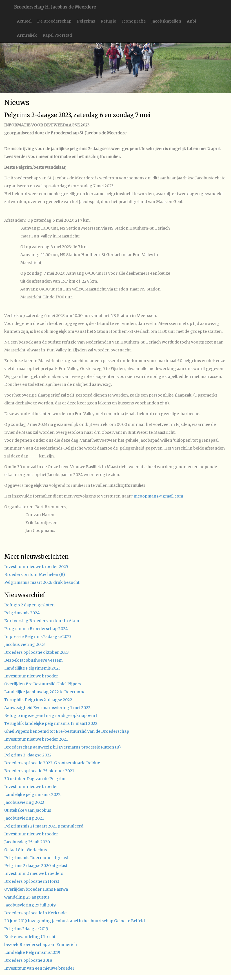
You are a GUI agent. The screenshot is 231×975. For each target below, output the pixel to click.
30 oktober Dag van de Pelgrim (34, 778)
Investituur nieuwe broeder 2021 (36, 739)
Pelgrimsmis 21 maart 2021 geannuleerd (43, 826)
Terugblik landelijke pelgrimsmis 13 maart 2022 (50, 723)
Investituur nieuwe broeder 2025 (36, 566)
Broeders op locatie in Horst (31, 881)
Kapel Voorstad (57, 35)
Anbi (191, 21)
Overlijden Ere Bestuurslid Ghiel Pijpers (42, 683)
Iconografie (134, 21)
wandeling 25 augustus (27, 897)
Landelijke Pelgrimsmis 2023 (32, 668)
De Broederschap (54, 21)
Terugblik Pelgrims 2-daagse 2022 (38, 699)
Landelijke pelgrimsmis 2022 (32, 794)
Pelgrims (86, 21)
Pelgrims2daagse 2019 (26, 928)
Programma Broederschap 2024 (36, 628)
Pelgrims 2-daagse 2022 (28, 755)
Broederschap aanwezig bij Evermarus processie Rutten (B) (62, 747)
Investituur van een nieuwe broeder (39, 968)
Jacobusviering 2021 (24, 818)
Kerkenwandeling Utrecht (29, 936)
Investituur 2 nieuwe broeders (33, 873)
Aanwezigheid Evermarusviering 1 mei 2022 (47, 707)
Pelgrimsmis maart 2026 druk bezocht (41, 582)
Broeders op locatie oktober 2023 (36, 652)
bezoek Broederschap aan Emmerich (40, 944)
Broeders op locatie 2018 (28, 960)
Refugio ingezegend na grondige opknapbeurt (50, 715)
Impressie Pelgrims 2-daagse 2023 (38, 636)
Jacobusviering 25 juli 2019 (30, 905)
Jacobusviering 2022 (24, 802)
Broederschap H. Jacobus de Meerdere (55, 7)
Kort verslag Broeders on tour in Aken (41, 620)
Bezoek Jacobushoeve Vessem (33, 660)
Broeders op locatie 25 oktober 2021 (39, 770)
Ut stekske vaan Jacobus (27, 810)
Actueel (24, 21)
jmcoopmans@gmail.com (157, 496)
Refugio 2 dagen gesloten (29, 605)
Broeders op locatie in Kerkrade (35, 912)
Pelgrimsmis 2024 (22, 612)
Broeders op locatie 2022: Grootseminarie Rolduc (52, 762)
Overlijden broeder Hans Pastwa (36, 889)
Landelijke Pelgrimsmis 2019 (32, 952)
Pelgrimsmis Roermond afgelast (36, 857)
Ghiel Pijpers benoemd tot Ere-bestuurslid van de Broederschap (66, 731)
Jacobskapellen (166, 21)
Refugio (108, 21)
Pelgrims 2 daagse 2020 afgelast (35, 865)
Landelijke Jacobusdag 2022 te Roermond (45, 691)
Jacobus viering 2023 (24, 644)
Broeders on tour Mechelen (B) (34, 574)
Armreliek (27, 35)
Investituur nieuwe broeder (31, 676)
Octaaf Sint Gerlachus (25, 849)
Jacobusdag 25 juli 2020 (27, 841)
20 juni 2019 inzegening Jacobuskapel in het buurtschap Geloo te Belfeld (74, 920)
